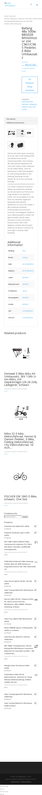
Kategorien (13, 19)
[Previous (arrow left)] (1, 794)
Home (6, 16)
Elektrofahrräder (27, 102)
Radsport (21, 19)
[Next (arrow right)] (3, 794)
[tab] (21, 119)
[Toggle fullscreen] (5, 786)
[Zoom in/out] (7, 786)
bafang (24, 257)
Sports (24, 291)
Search (25, 517)
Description (10, 119)
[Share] (3, 786)
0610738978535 (28, 264)
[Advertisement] (21, 734)
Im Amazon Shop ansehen (29, 85)
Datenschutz (26, 782)
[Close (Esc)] (1, 786)
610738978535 (27, 311)
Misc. (24, 251)
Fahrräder (29, 19)
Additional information (15, 123)
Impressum (15, 782)
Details (23, 71)
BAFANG (25, 277)
